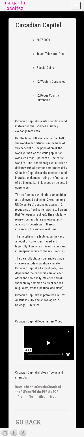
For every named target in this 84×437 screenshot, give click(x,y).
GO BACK (28, 422)
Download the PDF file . (22, 391)
